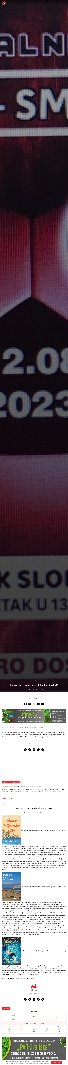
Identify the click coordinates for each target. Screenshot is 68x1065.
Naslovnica (5, 727)
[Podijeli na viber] (42, 704)
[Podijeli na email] (34, 704)
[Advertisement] (34, 766)
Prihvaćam (56, 1062)
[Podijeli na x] (29, 704)
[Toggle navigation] (65, 2)
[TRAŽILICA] (62, 2)
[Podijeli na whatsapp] (38, 704)
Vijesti (34, 681)
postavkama (46, 1063)
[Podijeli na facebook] (25, 704)
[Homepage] (4, 2)
